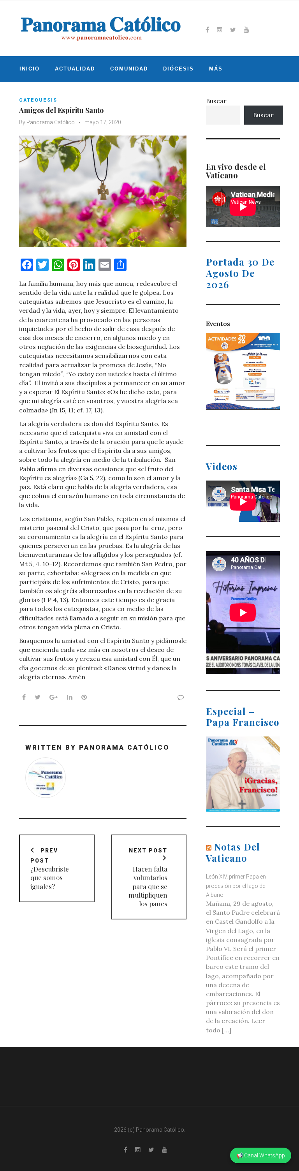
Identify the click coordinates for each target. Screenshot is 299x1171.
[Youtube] (246, 29)
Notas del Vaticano (233, 852)
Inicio (29, 69)
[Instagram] (219, 29)
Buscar (216, 101)
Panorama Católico (50, 122)
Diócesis (178, 69)
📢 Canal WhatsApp (260, 1155)
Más (216, 69)
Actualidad (75, 69)
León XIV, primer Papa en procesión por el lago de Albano (236, 885)
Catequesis (38, 100)
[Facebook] (207, 29)
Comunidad (129, 69)
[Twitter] (233, 29)
